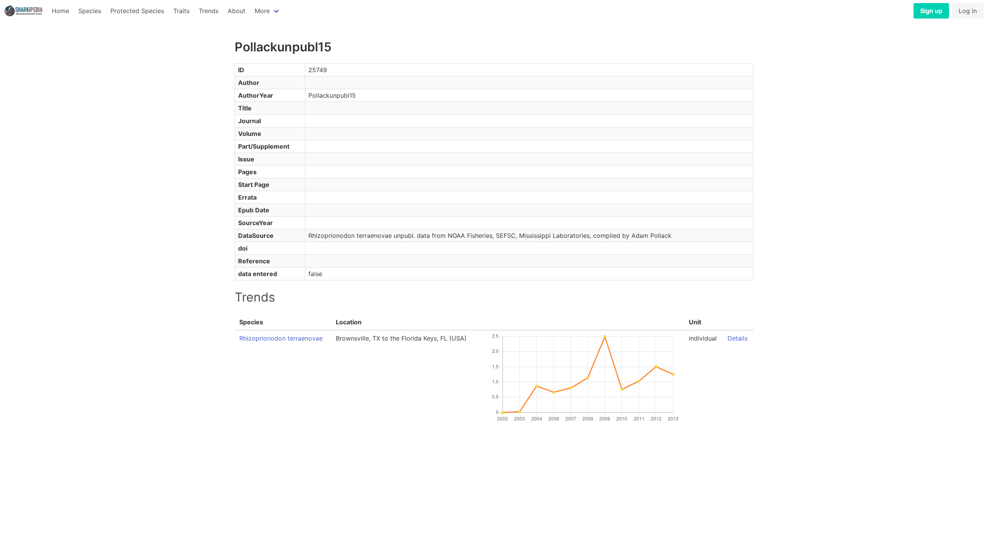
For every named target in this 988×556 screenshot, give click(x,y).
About (236, 11)
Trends (208, 11)
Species (89, 11)
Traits (181, 11)
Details (737, 338)
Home (60, 11)
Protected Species (137, 11)
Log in (968, 11)
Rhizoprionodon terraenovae (281, 338)
